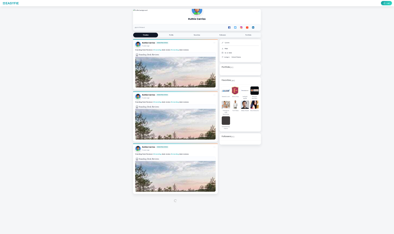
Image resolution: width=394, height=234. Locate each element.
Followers (222, 35)
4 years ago (146, 46)
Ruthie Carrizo (148, 43)
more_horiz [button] (214, 43)
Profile (171, 35)
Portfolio (248, 35)
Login (386, 3)
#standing (157, 50)
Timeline (145, 35)
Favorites (197, 35)
